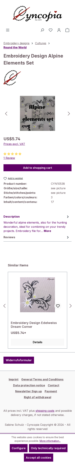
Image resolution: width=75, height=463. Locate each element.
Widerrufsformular (19, 360)
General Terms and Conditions (42, 379)
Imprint (13, 379)
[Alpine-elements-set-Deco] (37, 113)
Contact (53, 385)
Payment (51, 391)
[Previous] (6, 113)
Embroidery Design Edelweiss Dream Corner (34, 324)
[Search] (42, 29)
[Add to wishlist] (57, 305)
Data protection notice (29, 385)
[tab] (36, 223)
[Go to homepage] (37, 14)
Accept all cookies (38, 457)
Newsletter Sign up (28, 391)
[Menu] (7, 29)
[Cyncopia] (37, 78)
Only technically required (48, 448)
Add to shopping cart (37, 167)
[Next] (69, 113)
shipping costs (45, 410)
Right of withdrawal (37, 397)
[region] (37, 113)
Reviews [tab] (9, 237)
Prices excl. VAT (14, 144)
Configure (19, 448)
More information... (50, 440)
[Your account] (59, 29)
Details (37, 342)
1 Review (9, 158)
